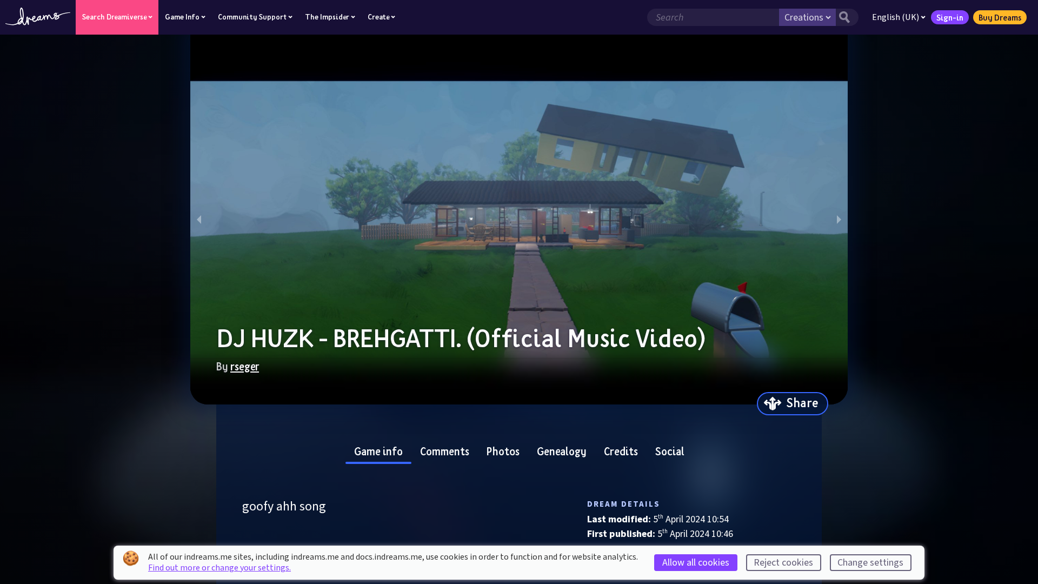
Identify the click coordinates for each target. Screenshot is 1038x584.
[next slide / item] (839, 219)
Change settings (870, 562)
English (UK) (895, 17)
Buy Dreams (1000, 17)
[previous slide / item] (199, 219)
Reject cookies (783, 562)
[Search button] (847, 17)
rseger (244, 366)
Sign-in (949, 17)
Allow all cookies (695, 562)
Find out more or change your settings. (219, 567)
